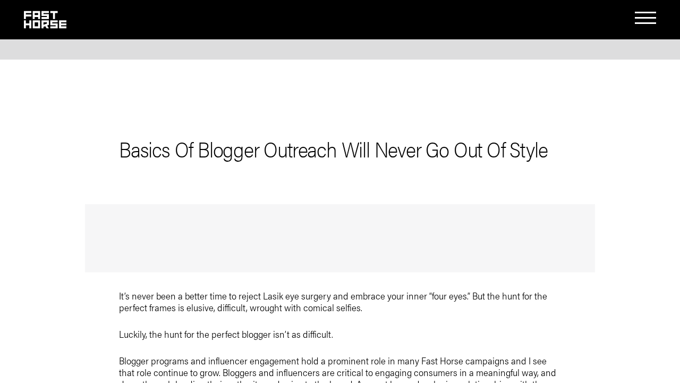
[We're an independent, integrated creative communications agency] (45, 24)
